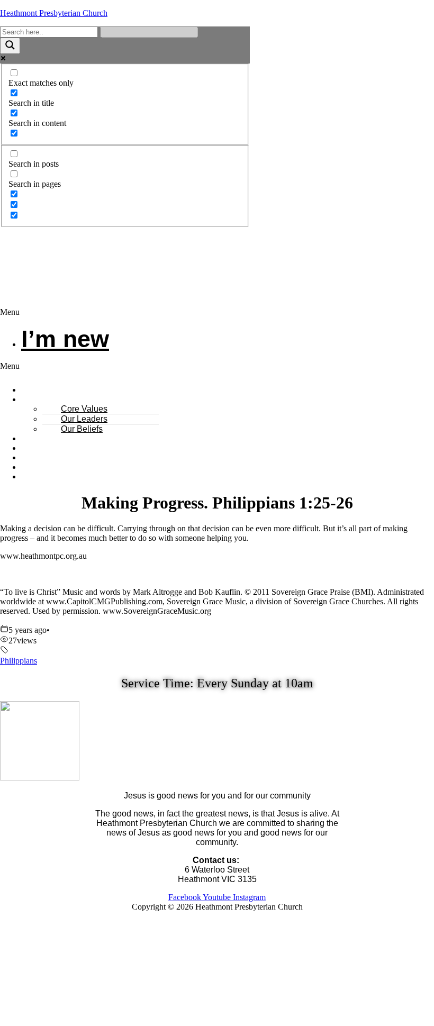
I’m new (65, 338)
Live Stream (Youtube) (73, 476)
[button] (217, 312)
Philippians (18, 660)
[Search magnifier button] (10, 46)
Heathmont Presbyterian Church (53, 12)
